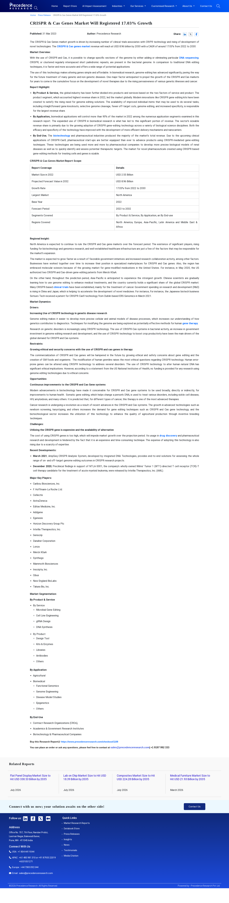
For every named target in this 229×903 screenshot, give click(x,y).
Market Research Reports (77, 823)
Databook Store (72, 828)
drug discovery (168, 435)
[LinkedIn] (185, 34)
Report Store (70, 6)
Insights (68, 839)
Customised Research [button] (163, 6)
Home (55, 6)
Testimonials (70, 850)
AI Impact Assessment (94, 6)
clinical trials (60, 287)
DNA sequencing (189, 57)
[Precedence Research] (20, 6)
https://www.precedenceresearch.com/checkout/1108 (89, 741)
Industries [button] (117, 6)
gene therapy (190, 323)
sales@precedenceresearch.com (36, 873)
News (66, 845)
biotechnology (61, 135)
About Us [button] (187, 6)
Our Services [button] (137, 6)
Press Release (44, 15)
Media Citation (71, 855)
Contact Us (206, 6)
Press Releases (72, 834)
